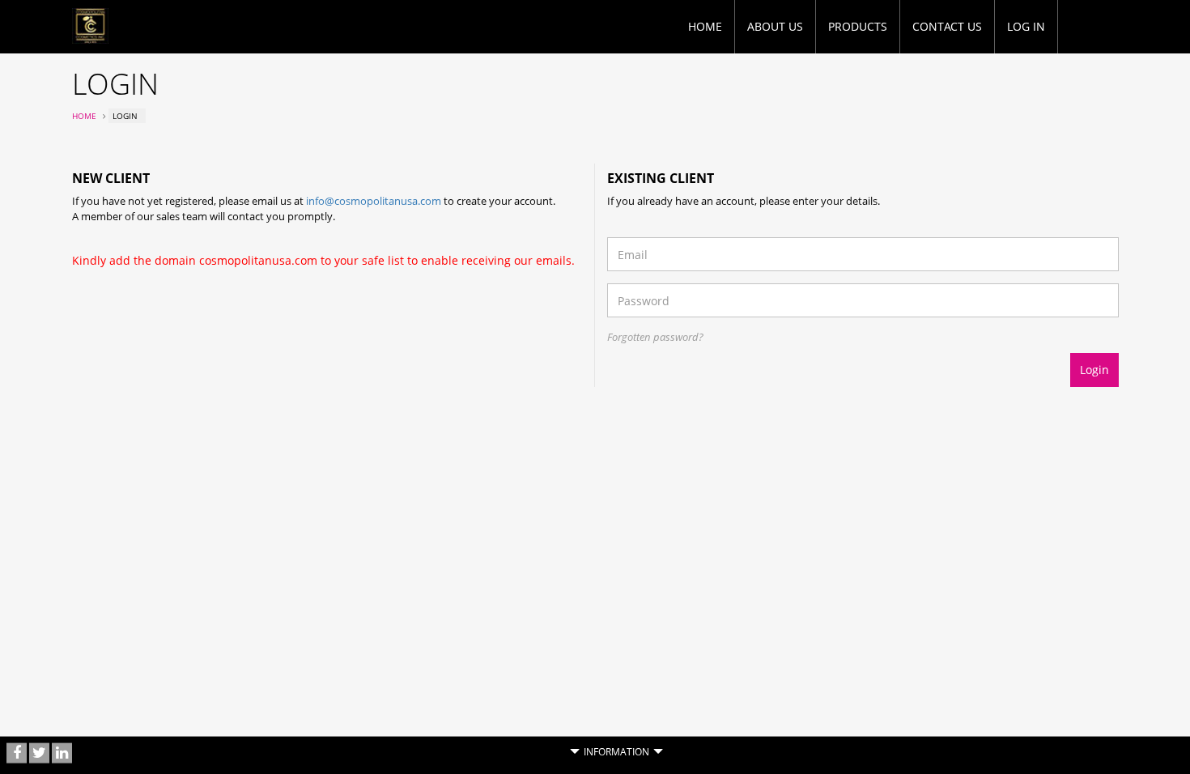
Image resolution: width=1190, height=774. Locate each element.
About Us (775, 26)
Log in (1026, 26)
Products (857, 26)
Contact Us (947, 26)
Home (705, 26)
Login (1094, 369)
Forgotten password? (655, 337)
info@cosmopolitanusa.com (373, 201)
